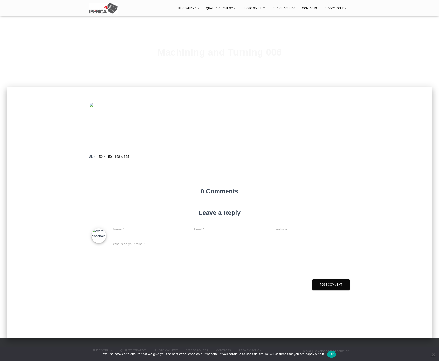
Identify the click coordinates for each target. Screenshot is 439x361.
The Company (186, 8)
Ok (331, 354)
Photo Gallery (254, 8)
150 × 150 (104, 156)
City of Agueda (284, 8)
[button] (198, 8)
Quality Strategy (219, 8)
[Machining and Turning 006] (111, 124)
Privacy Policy (335, 8)
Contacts (309, 8)
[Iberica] (103, 8)
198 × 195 (122, 156)
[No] (433, 354)
